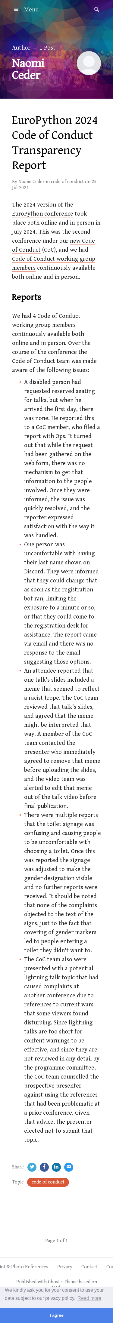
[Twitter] (31, 1167)
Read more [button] (89, 1298)
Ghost (54, 1282)
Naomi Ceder (31, 182)
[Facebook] (44, 1167)
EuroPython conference (42, 213)
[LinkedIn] (56, 1167)
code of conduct (67, 182)
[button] (95, 9)
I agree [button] (57, 1315)
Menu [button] (31, 9)
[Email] (68, 1167)
